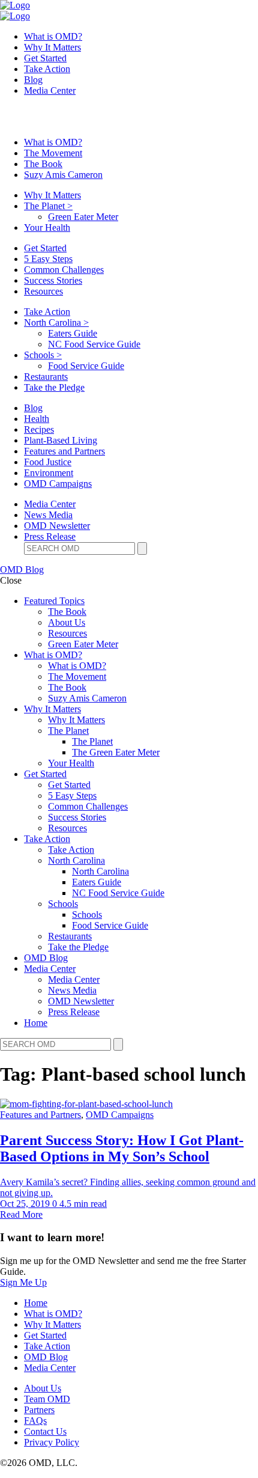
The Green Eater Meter (116, 752)
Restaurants (46, 376)
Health (36, 419)
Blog (33, 80)
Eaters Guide (72, 333)
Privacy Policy (51, 1442)
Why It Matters (52, 47)
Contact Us (45, 1431)
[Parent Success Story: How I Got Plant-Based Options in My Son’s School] (86, 1104)
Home (35, 1023)
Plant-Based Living (60, 440)
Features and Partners (64, 451)
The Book (43, 164)
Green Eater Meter (83, 217)
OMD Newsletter (57, 526)
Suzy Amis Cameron (63, 174)
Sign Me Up (23, 1282)
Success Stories (53, 280)
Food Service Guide (86, 366)
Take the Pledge (54, 387)
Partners (39, 1410)
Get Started (45, 58)
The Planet (48, 206)
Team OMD (47, 1399)
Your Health (47, 227)
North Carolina (56, 322)
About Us (66, 622)
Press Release (50, 536)
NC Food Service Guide (94, 344)
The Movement (53, 153)
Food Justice (47, 462)
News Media (48, 515)
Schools (43, 355)
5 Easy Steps (48, 259)
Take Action (47, 69)
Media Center (50, 90)
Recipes (39, 429)
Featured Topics (54, 601)
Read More (21, 1214)
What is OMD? (53, 36)
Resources (43, 291)
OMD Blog (22, 569)
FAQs (35, 1420)
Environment (48, 473)
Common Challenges (64, 269)
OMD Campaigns (58, 483)
